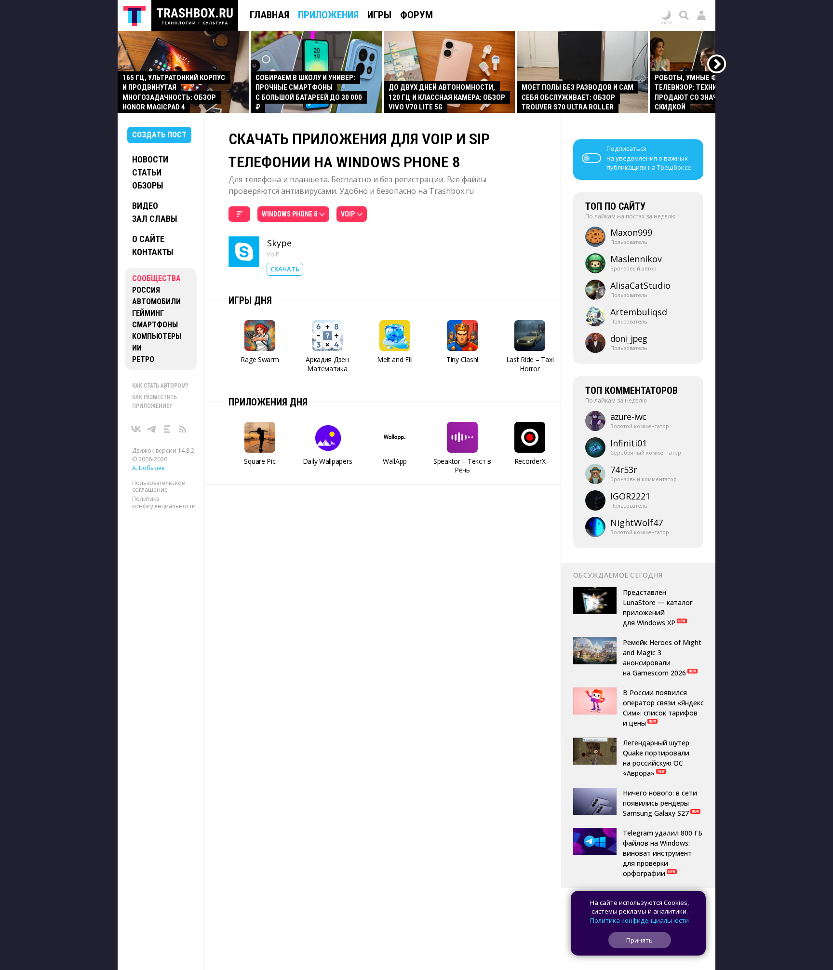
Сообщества (156, 278)
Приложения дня (268, 402)
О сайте (148, 239)
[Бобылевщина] (167, 429)
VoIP (273, 254)
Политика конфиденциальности (164, 502)
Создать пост (159, 134)
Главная (269, 15)
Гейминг (148, 313)
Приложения (328, 15)
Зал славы (154, 219)
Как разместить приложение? (154, 401)
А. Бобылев (148, 468)
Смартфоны (155, 324)
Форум (416, 15)
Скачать (284, 269)
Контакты (153, 252)
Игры (379, 15)
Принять (639, 940)
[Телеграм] (152, 429)
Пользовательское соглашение (158, 486)
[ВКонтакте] (136, 429)
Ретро (143, 359)
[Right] (717, 64)
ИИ (137, 347)
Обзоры (147, 185)
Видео (145, 206)
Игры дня (250, 300)
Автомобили (156, 301)
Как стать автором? (160, 385)
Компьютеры (156, 336)
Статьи (146, 172)
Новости (150, 159)
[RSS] (182, 429)
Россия (146, 290)
